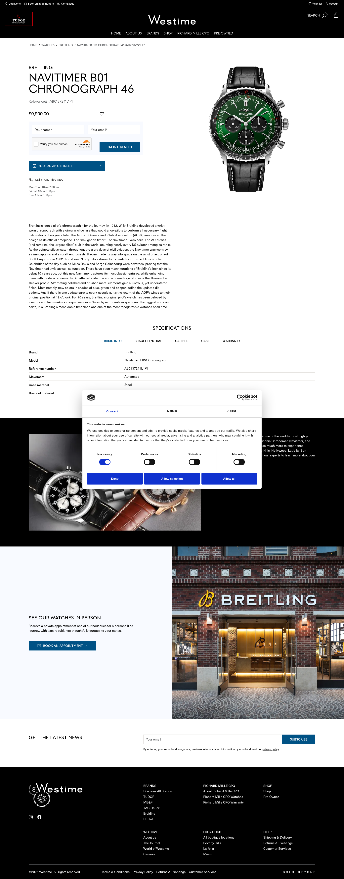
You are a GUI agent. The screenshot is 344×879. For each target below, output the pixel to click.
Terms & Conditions (115, 872)
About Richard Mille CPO (221, 791)
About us (134, 33)
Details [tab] (172, 410)
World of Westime (156, 848)
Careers (149, 854)
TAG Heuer (151, 808)
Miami (207, 854)
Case (205, 340)
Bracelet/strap (148, 340)
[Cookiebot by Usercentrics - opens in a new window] (239, 397)
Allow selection (172, 478)
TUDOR (148, 797)
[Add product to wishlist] (102, 114)
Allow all (229, 478)
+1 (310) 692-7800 (52, 179)
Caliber (181, 340)
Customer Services (277, 848)
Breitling (66, 45)
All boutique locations (218, 837)
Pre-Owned (223, 33)
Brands (153, 33)
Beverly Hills (212, 843)
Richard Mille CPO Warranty (223, 802)
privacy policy (270, 749)
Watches (48, 45)
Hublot (148, 819)
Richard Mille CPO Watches (223, 797)
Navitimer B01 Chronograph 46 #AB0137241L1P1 (111, 45)
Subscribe (298, 739)
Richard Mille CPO (193, 33)
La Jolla (208, 848)
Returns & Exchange (278, 843)
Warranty (231, 340)
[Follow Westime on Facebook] (39, 817)
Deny (114, 478)
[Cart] (336, 15)
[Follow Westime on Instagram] (31, 817)
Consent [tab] (112, 411)
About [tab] (231, 410)
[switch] (149, 462)
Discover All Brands (157, 791)
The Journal (151, 843)
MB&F (147, 802)
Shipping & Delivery (277, 837)
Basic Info (113, 340)
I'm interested (120, 146)
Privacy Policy (143, 872)
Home (116, 33)
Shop (168, 33)
